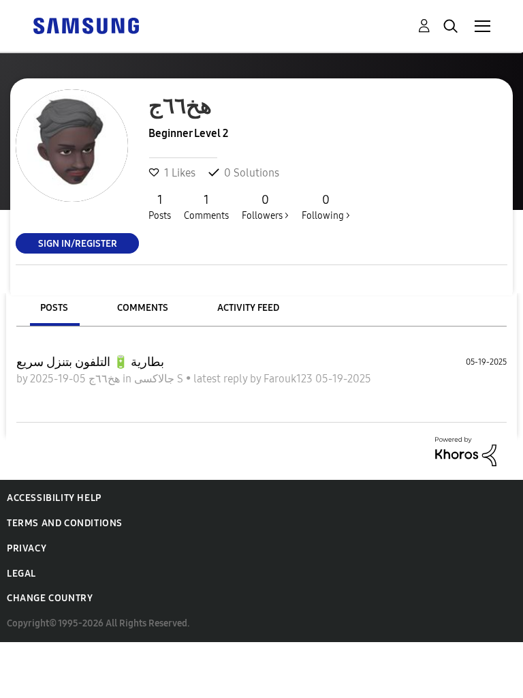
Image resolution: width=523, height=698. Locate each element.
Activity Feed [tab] (248, 308)
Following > (326, 207)
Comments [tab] (142, 308)
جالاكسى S (160, 378)
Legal (21, 573)
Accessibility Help (54, 498)
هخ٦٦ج (103, 378)
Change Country (50, 598)
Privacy (26, 548)
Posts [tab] (54, 308)
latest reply (221, 378)
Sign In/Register (77, 243)
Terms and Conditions (65, 523)
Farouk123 (289, 378)
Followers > (265, 207)
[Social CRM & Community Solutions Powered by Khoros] (465, 450)
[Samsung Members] (86, 24)
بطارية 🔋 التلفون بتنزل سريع (90, 361)
